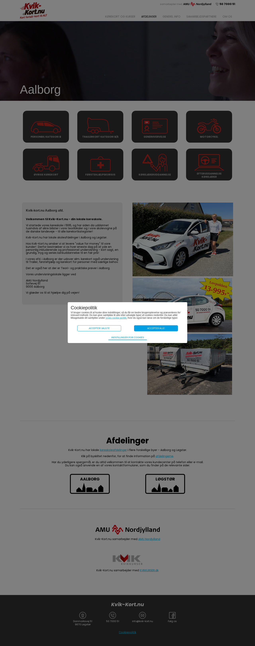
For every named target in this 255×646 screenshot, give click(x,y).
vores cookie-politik (116, 318)
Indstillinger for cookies (127, 337)
